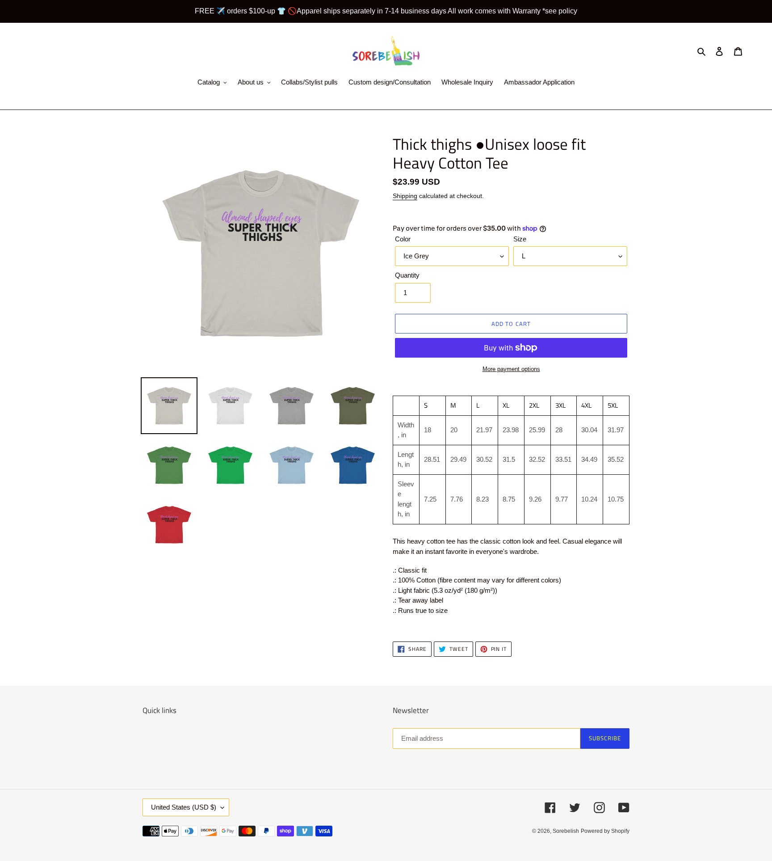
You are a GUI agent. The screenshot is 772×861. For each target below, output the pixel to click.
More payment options (511, 369)
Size (519, 239)
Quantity (407, 275)
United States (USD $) (183, 807)
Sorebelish (566, 831)
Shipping (405, 195)
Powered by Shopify (605, 831)
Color (403, 239)
